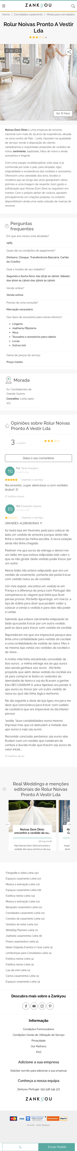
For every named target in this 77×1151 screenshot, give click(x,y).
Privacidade (39, 1040)
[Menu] (3, 6)
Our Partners (38, 1046)
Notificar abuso (16, 496)
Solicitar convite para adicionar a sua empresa (38, 1070)
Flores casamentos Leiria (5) (22, 941)
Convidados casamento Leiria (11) (25, 912)
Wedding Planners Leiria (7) (22, 930)
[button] (8, 825)
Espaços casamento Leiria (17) (23, 878)
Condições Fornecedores (38, 1029)
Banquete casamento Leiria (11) (24, 907)
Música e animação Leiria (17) (23, 884)
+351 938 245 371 (50, 1089)
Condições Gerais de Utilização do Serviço (38, 1035)
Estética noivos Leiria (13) (20, 895)
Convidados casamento (28, 14)
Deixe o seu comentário (38, 458)
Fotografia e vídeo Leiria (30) (22, 872)
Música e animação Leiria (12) (23, 901)
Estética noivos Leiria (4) (20, 958)
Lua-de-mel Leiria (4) (18, 970)
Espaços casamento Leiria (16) (23, 890)
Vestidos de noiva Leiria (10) (22, 924)
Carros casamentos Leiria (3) (22, 975)
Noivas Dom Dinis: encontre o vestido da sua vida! (32, 831)
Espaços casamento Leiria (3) (23, 981)
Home (6, 14)
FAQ (38, 1052)
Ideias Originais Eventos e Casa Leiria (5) (29, 947)
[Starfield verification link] (36, 1118)
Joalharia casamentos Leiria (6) (24, 935)
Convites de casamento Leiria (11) (25, 918)
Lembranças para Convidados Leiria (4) (29, 953)
